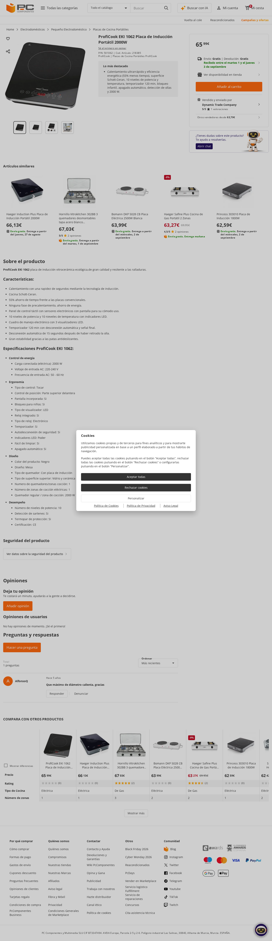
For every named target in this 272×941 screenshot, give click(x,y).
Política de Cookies (106, 506)
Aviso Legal (170, 506)
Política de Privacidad (141, 506)
